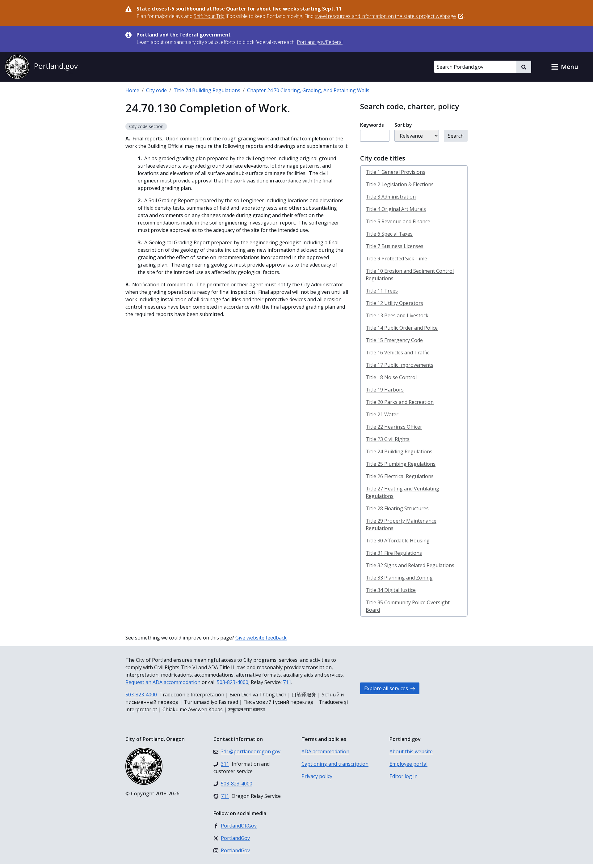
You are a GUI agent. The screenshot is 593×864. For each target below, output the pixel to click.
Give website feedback (261, 637)
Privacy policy (316, 776)
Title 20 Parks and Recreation (400, 402)
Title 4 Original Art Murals (396, 209)
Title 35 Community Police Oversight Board (408, 606)
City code (156, 90)
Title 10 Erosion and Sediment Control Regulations (410, 274)
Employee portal (408, 763)
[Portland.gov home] (41, 66)
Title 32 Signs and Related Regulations (410, 565)
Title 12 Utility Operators (394, 303)
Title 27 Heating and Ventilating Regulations (402, 492)
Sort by (403, 125)
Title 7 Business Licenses (394, 246)
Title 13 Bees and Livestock (397, 315)
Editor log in (403, 776)
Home (132, 90)
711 (287, 682)
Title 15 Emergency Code (394, 340)
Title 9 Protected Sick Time (396, 258)
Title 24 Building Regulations (207, 90)
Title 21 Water (382, 414)
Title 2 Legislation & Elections (400, 184)
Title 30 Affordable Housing (398, 540)
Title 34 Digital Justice (391, 590)
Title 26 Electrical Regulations (400, 476)
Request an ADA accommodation (162, 682)
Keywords (372, 125)
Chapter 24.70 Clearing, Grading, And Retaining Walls (308, 90)
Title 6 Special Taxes (389, 233)
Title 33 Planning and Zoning (399, 577)
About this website (411, 751)
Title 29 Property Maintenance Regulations (401, 524)
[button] (564, 66)
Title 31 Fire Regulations (394, 553)
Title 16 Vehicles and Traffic (397, 352)
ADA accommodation (325, 751)
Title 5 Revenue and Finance (398, 221)
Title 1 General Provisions (395, 172)
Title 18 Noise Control (391, 377)
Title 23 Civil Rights (388, 439)
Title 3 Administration (391, 196)
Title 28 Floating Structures (397, 508)
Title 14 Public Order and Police (402, 327)
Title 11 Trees (382, 290)
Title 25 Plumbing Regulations (400, 463)
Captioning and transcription (334, 763)
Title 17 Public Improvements (399, 364)
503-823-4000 (232, 682)
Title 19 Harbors (385, 389)
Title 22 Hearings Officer (394, 426)
